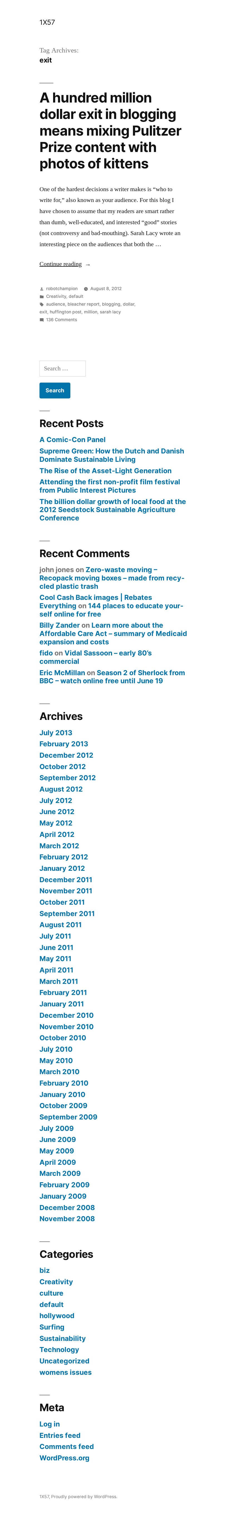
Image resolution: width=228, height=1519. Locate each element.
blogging (111, 304)
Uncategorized (64, 1361)
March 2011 (58, 981)
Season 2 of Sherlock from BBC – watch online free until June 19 (112, 677)
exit (43, 312)
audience (55, 304)
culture (51, 1293)
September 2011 (67, 913)
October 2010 (62, 1038)
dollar (128, 304)
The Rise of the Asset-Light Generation (105, 471)
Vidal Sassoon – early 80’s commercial (95, 657)
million (90, 312)
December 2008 (67, 1207)
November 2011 (65, 891)
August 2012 (61, 789)
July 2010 (56, 1049)
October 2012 (62, 766)
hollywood (57, 1315)
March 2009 (60, 1173)
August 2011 (60, 925)
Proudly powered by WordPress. (84, 1496)
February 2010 (63, 1083)
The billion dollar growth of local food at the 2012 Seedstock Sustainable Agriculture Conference (112, 509)
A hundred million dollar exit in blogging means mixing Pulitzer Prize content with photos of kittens (110, 130)
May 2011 (55, 958)
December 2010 (66, 1015)
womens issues (65, 1372)
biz (44, 1270)
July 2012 (55, 800)
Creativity (56, 296)
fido (46, 653)
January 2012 (62, 868)
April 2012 (57, 834)
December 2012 (66, 755)
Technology (59, 1349)
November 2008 (67, 1218)
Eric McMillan (62, 673)
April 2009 (57, 1162)
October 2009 (63, 1105)
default (76, 296)
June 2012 (57, 811)
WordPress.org (64, 1458)
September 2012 (67, 778)
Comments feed (66, 1446)
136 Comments (61, 319)
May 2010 (56, 1060)
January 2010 (62, 1094)
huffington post (65, 312)
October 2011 (62, 902)
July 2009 (56, 1128)
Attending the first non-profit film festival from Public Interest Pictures (109, 486)
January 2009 (62, 1196)
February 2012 (63, 857)
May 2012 (56, 823)
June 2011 (56, 947)
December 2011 (65, 880)
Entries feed (60, 1435)
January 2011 (61, 1004)
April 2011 (56, 970)
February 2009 (64, 1185)
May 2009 (56, 1151)
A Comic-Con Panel (72, 439)
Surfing (52, 1327)
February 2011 (63, 992)
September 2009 (68, 1117)
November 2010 (66, 1026)
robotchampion (62, 288)
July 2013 (55, 733)
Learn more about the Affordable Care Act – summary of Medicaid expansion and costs (113, 633)
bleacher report (84, 304)
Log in (49, 1424)
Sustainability (62, 1338)
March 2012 (59, 846)
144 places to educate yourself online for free (111, 610)
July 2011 (55, 936)
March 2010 (59, 1071)
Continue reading (65, 264)
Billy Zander (59, 625)
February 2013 (63, 744)
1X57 (47, 22)
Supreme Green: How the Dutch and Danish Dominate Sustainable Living (111, 455)
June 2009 (57, 1139)
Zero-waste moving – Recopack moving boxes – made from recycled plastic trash (112, 577)
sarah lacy (110, 312)
